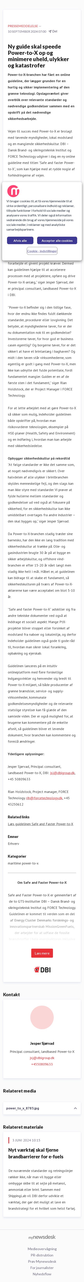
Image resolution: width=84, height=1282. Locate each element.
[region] (42, 221)
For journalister (42, 1267)
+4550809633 (42, 1064)
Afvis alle (20, 240)
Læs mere (42, 953)
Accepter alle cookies (57, 240)
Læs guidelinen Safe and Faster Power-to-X (40, 824)
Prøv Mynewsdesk (42, 1261)
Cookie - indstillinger (42, 251)
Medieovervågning (42, 1249)
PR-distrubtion (42, 1255)
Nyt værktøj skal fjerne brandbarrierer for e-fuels (35, 1153)
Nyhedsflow (42, 1274)
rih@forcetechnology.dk (44, 798)
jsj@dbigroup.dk (62, 773)
